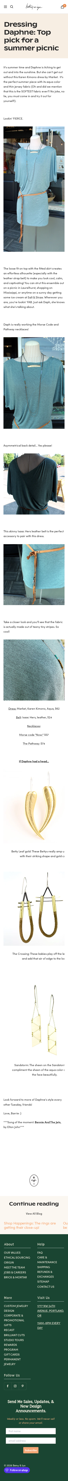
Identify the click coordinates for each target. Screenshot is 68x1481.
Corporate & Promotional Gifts (14, 1320)
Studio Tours (14, 1340)
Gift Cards (12, 1354)
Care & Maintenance (47, 1259)
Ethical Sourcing (17, 1257)
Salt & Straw (35, 297)
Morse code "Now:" (31, 735)
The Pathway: (31, 743)
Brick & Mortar (15, 1277)
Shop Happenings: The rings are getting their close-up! (30, 1225)
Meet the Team (14, 1267)
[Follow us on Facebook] (7, 1386)
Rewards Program (11, 1347)
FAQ (40, 1252)
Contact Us (45, 1287)
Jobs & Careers (15, 1272)
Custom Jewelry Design (16, 1308)
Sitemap (43, 1281)
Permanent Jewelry (12, 1361)
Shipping (43, 1267)
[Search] (11, 6)
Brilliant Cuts (14, 1335)
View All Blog (34, 1213)
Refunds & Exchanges (45, 1274)
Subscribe (31, 1450)
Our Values (12, 1252)
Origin (9, 1262)
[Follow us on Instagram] (15, 1386)
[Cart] (62, 6)
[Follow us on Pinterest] (22, 1386)
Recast (9, 1330)
